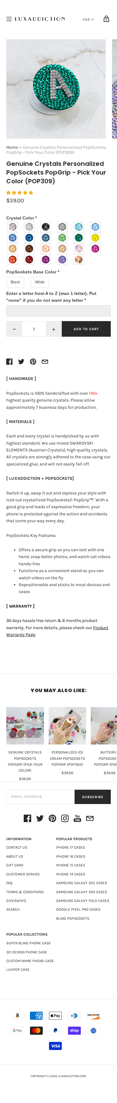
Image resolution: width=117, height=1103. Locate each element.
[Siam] (29, 259)
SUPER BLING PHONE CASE (28, 943)
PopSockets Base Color (32, 271)
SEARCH (13, 909)
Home (12, 147)
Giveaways (16, 900)
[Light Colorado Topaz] (13, 249)
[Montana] (46, 238)
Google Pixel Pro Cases (78, 909)
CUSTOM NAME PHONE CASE (30, 961)
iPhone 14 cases (70, 874)
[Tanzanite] (62, 259)
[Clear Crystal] (29, 227)
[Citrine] (95, 238)
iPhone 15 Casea (70, 865)
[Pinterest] (52, 819)
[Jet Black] (46, 227)
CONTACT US (16, 847)
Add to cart (86, 329)
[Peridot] (62, 238)
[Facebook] (27, 819)
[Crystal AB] (13, 227)
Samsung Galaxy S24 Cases (81, 892)
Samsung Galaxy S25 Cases (81, 883)
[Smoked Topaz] (29, 249)
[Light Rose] (79, 249)
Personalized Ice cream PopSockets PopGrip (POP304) (67, 758)
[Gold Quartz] (62, 249)
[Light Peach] (46, 249)
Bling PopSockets (72, 918)
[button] (20, 192)
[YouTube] (77, 819)
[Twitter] (40, 819)
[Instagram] (65, 819)
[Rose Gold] (79, 259)
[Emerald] (79, 238)
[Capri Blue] (29, 238)
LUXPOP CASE (18, 969)
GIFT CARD (14, 865)
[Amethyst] (46, 259)
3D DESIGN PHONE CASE (26, 952)
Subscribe (92, 797)
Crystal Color (21, 217)
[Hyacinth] (13, 259)
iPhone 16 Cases (70, 856)
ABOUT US (14, 856)
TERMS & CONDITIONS (25, 892)
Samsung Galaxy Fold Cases (82, 900)
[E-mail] (90, 819)
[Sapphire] (13, 238)
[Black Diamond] (62, 227)
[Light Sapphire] (95, 227)
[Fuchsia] (95, 249)
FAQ (9, 883)
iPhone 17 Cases (70, 847)
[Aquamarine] (79, 227)
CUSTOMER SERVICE (23, 874)
